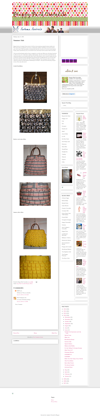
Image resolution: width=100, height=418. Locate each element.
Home (35, 333)
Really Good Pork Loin (84, 193)
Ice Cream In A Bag (84, 226)
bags (18, 283)
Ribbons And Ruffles (70, 346)
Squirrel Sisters (68, 343)
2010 (65, 315)
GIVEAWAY (67, 356)
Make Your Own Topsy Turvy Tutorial (74, 358)
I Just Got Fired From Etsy (84, 281)
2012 (65, 311)
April (66, 372)
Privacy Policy (54, 401)
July (66, 328)
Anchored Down (68, 367)
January (67, 376)
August (66, 325)
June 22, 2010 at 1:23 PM (22, 301)
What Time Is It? (69, 350)
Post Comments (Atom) (38, 337)
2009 (65, 379)
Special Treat (68, 335)
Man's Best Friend (69, 363)
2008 (65, 381)
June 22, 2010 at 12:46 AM (23, 294)
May (66, 370)
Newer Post (16, 333)
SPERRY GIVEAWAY (84, 174)
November (67, 319)
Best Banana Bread (69, 339)
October (67, 321)
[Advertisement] (35, 318)
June (66, 330)
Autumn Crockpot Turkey (84, 244)
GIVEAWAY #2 (68, 354)
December (67, 317)
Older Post (54, 333)
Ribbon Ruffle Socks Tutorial (84, 135)
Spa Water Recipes (84, 117)
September (67, 323)
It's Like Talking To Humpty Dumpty (73, 348)
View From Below (69, 360)
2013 (65, 309)
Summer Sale (68, 341)
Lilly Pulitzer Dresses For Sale (84, 209)
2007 (65, 383)
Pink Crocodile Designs (24, 283)
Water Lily (67, 337)
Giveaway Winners (69, 352)
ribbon (31, 283)
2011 (65, 313)
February (67, 374)
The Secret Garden (69, 365)
